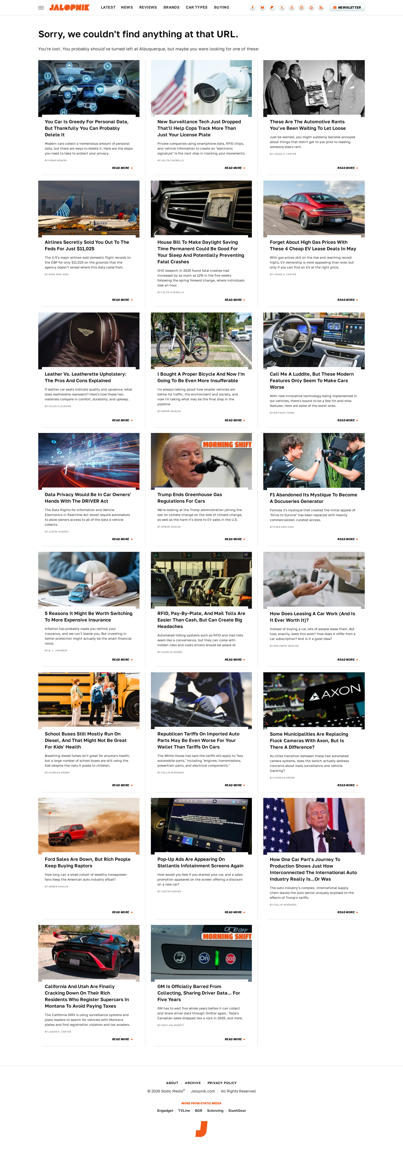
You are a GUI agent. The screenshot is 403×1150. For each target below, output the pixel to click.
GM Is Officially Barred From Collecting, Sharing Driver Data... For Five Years (198, 993)
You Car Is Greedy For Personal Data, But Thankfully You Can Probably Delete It (87, 128)
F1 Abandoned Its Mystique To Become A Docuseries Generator (313, 498)
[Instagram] (301, 7)
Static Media (172, 1091)
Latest (108, 7)
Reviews (148, 7)
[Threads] (291, 7)
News (127, 7)
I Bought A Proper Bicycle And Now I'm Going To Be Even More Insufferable (201, 377)
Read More (120, 168)
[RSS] (321, 7)
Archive (193, 1083)
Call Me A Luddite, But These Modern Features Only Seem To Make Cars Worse (312, 380)
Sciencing (215, 1110)
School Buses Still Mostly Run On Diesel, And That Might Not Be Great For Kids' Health (86, 740)
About (172, 1083)
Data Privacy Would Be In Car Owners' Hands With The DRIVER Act (88, 498)
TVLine (184, 1110)
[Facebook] (252, 7)
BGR (198, 1110)
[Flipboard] (272, 7)
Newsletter (349, 7)
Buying (221, 7)
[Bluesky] (262, 7)
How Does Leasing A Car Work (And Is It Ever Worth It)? (312, 617)
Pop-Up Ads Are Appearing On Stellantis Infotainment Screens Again (200, 862)
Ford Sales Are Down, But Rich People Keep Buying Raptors (88, 862)
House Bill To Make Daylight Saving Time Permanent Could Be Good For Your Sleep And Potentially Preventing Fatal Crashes (200, 251)
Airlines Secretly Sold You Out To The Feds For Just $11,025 (87, 245)
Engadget (165, 1110)
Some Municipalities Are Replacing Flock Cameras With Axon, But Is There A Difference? (309, 740)
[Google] (311, 7)
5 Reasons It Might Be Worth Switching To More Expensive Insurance (88, 617)
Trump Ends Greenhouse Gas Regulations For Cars (189, 498)
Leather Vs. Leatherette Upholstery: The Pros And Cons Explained (85, 377)
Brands (171, 7)
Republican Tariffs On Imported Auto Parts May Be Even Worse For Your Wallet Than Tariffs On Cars (198, 740)
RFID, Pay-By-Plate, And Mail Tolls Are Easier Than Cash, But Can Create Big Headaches (201, 620)
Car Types (197, 7)
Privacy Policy (222, 1083)
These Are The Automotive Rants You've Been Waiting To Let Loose (308, 125)
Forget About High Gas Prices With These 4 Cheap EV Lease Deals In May (313, 245)
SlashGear (237, 1110)
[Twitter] (281, 7)
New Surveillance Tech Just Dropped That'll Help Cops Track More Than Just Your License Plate (199, 128)
